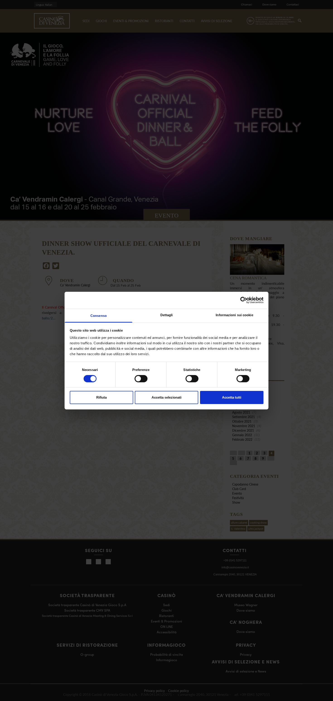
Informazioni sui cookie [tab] (234, 315)
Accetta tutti (231, 397)
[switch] (141, 378)
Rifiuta (101, 397)
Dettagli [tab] (166, 315)
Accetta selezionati (166, 397)
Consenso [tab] (98, 315)
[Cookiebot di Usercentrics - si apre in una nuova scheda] (243, 300)
